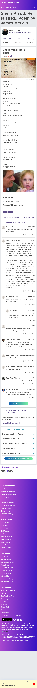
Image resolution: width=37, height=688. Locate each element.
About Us (4, 624)
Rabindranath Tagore (8, 579)
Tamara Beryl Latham (13, 339)
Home (3, 7)
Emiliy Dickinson (6, 570)
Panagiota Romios (12, 296)
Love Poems (5, 523)
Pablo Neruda (5, 565)
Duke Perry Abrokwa (13, 378)
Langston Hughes (7, 568)
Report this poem (29, 217)
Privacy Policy (10, 629)
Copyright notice (13, 624)
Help (18, 625)
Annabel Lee (5, 604)
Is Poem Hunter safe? (20, 627)
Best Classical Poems (8, 494)
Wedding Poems (6, 536)
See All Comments (18, 403)
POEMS (3, 471)
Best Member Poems (8, 491)
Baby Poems (5, 525)
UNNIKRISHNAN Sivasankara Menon (19, 366)
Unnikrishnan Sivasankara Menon (18, 355)
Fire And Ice (5, 613)
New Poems (5, 497)
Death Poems (5, 528)
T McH (8, 326)
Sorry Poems (5, 542)
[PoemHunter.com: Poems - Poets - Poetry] (10, 3)
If (1, 610)
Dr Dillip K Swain (12, 389)
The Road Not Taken (8, 596)
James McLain (14, 30)
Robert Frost (5, 556)
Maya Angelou (6, 559)
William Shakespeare (8, 562)
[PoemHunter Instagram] (21, 620)
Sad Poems (5, 531)
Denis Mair (13, 310)
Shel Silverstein (6, 573)
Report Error (24, 625)
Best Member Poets (7, 503)
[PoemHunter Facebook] (14, 620)
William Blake (5, 576)
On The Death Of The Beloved (11, 615)
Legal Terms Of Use (22, 629)
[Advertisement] (18, 669)
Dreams (3, 601)
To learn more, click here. (8, 685)
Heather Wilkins (11, 227)
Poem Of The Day (7, 514)
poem (5, 212)
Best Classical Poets (8, 505)
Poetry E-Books (6, 548)
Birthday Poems (6, 534)
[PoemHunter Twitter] (18, 620)
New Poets (4, 500)
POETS (10, 471)
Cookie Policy (24, 624)
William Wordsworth (7, 581)
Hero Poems (5, 545)
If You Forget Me (6, 599)
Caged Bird (5, 607)
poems (11, 212)
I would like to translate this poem (14, 423)
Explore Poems (6, 508)
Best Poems (5, 489)
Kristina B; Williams (13, 240)
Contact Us (12, 625)
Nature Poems (6, 539)
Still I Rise (4, 593)
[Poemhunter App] (7, 619)
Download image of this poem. (11, 217)
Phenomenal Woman (8, 590)
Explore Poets (5, 511)
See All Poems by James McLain (18, 458)
